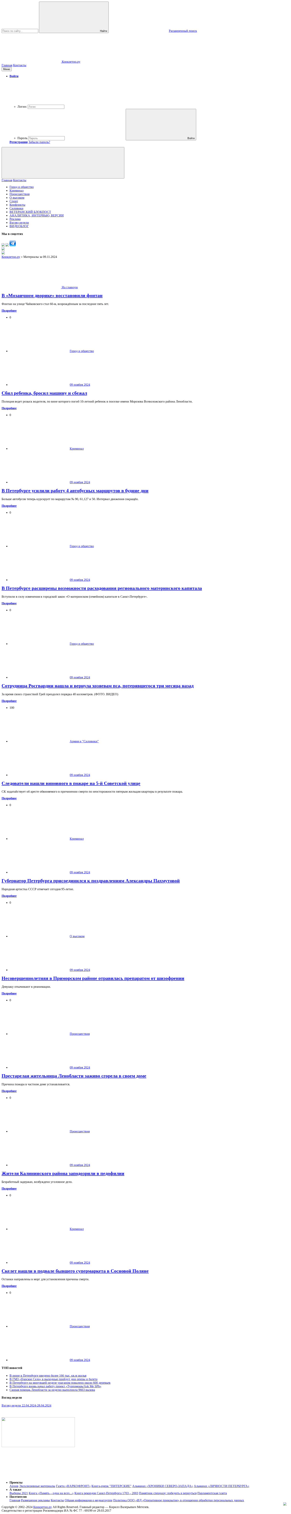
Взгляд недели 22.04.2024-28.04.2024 (26, 1405)
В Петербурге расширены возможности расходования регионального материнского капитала (102, 588)
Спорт (14, 201)
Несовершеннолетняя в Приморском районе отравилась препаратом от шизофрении (93, 978)
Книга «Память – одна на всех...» (51, 1493)
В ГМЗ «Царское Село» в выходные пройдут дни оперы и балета (53, 1379)
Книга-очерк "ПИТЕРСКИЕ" (111, 1486)
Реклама (15, 219)
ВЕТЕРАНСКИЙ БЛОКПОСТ (30, 212)
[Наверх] (31, 1475)
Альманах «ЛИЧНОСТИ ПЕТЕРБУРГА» (221, 1486)
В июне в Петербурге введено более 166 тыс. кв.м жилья (48, 1375)
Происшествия (19, 194)
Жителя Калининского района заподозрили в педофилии (63, 1173)
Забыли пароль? (39, 142)
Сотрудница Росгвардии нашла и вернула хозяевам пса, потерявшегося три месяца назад (98, 685)
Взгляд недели (19, 222)
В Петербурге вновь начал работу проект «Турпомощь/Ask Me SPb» (55, 1386)
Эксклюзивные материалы (37, 1486)
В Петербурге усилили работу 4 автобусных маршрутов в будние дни (75, 490)
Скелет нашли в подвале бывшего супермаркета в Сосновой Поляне (75, 1271)
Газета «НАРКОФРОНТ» (73, 1486)
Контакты (19, 65)
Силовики (16, 208)
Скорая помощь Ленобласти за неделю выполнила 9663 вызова (52, 1389)
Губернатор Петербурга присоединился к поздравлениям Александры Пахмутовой (91, 880)
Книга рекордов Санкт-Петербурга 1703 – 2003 (106, 1493)
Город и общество (22, 187)
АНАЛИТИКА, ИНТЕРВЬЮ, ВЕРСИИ (37, 215)
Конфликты (17, 204)
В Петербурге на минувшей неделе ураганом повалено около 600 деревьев (60, 1382)
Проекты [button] (16, 1482)
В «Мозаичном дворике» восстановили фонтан (52, 295)
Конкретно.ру (42, 1507)
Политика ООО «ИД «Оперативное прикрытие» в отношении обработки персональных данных (178, 1500)
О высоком (17, 197)
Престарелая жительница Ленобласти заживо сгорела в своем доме (74, 1075)
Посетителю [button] (18, 1496)
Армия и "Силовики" (84, 741)
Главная (7, 65)
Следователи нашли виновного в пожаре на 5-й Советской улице (71, 783)
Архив (14, 1486)
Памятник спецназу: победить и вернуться (168, 1493)
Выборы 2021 (19, 1493)
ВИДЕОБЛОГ (19, 226)
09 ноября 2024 (80, 384)
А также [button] (15, 1489)
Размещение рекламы (35, 1500)
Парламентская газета (212, 1493)
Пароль (22, 138)
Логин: (22, 106)
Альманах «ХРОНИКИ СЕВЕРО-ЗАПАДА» (162, 1486)
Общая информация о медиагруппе (88, 1500)
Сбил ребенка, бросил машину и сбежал (44, 393)
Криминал (17, 190)
